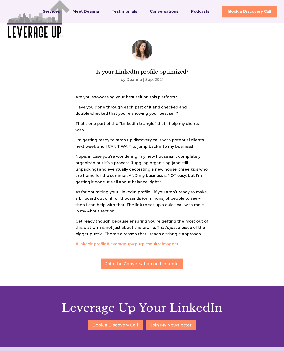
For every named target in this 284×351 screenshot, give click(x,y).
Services (51, 12)
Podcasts (200, 12)
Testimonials (124, 12)
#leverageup (119, 244)
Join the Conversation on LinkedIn (142, 263)
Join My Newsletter (170, 325)
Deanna (134, 79)
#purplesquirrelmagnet (155, 244)
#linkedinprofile (90, 244)
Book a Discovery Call (249, 11)
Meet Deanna (86, 12)
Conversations (164, 12)
